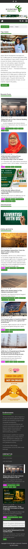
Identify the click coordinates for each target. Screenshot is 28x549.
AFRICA (3, 128)
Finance (15, 361)
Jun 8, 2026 (4, 288)
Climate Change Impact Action (8, 298)
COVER (16, 128)
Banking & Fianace (9, 128)
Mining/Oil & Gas (20, 268)
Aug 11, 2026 (5, 154)
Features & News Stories (13, 517)
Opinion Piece (5, 300)
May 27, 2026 (5, 349)
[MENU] (26, 21)
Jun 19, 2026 (5, 248)
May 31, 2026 (5, 317)
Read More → (4, 85)
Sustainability (11, 300)
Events (3, 130)
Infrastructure (21, 361)
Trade (14, 201)
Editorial (13, 199)
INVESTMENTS (18, 166)
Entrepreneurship (19, 199)
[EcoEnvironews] (2, 21)
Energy (7, 268)
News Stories (4, 270)
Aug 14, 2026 (7, 528)
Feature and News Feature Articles (17, 329)
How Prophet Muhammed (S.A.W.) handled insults (14, 524)
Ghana (7, 130)
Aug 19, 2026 (5, 117)
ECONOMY (21, 128)
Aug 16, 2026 (7, 504)
